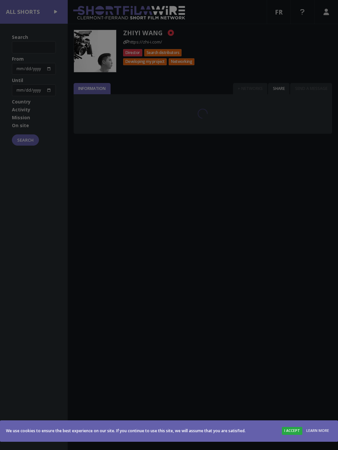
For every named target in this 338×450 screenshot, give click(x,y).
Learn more (317, 430)
